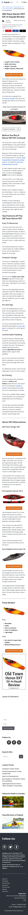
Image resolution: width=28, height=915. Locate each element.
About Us (4, 879)
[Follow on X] (19, 742)
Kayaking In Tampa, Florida (10, 769)
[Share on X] (22, 31)
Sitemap (4, 889)
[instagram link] (4, 847)
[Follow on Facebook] (14, 742)
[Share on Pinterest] (8, 31)
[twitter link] (10, 847)
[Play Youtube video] (14, 117)
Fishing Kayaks (17, 7)
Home (3, 7)
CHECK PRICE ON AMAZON (14, 454)
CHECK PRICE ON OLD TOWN (14, 74)
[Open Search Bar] (17, 2)
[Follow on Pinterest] (9, 742)
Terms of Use (6, 887)
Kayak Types (9, 7)
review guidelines (9, 28)
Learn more (19, 26)
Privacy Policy (6, 883)
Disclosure (5, 885)
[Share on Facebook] (15, 31)
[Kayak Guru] (7, 2)
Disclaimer (5, 881)
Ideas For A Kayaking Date (10, 776)
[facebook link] (16, 847)
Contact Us (5, 891)
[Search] (21, 756)
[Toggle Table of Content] (17, 129)
